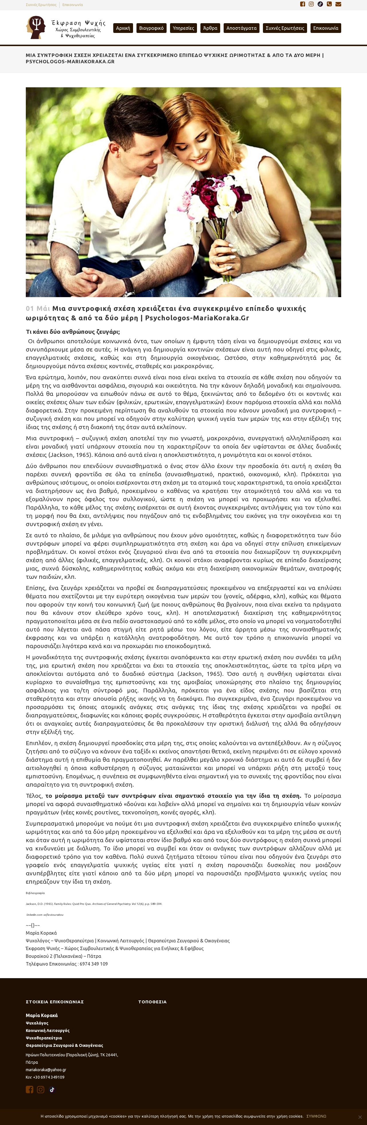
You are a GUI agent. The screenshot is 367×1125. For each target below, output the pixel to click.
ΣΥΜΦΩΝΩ (316, 1116)
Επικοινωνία (73, 5)
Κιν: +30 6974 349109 (45, 1077)
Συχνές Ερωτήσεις (41, 5)
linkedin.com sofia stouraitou (44, 914)
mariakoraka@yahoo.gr (46, 1069)
